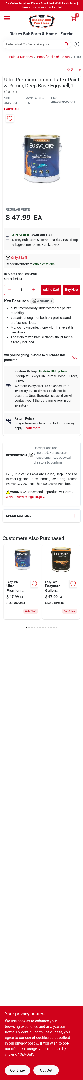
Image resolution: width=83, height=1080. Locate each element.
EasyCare (12, 109)
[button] (41, 455)
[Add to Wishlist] (10, 118)
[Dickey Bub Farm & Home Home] (42, 21)
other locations (44, 264)
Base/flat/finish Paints (53, 57)
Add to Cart (51, 290)
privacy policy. (26, 1043)
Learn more (32, 428)
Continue (17, 1070)
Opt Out (46, 1070)
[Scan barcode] (77, 44)
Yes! (74, 357)
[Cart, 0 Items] (73, 18)
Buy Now (71, 290)
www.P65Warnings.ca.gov (25, 497)
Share (76, 69)
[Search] (66, 44)
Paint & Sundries (21, 57)
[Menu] (7, 18)
